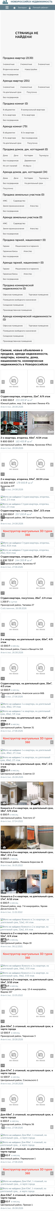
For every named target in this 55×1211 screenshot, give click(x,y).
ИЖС (5, 201)
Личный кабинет (40, 8)
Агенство (34, 206)
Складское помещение (13, 305)
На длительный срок (12, 92)
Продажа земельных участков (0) (23, 194)
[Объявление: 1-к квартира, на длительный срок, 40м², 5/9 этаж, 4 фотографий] (27, 706)
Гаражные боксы (10, 251)
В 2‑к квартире (9, 115)
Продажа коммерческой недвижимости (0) (18, 287)
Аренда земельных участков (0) (22, 217)
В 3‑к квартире (28, 115)
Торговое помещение (38, 295)
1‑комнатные (8, 64)
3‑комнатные (44, 64)
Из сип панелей (10, 166)
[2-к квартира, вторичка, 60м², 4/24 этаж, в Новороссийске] (14, 435)
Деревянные (30, 161)
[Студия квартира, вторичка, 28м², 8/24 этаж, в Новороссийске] (27, 545)
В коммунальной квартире (33, 110)
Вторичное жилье (11, 69)
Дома (5, 156)
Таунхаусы (44, 156)
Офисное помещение (13, 295)
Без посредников (10, 75)
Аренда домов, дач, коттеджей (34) (25, 172)
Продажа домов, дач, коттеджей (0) (25, 149)
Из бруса (27, 166)
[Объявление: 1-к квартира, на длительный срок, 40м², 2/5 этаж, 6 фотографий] (27, 753)
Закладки (22, 8)
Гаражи (6, 246)
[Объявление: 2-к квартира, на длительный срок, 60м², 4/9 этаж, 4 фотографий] (14, 636)
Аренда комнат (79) (15, 126)
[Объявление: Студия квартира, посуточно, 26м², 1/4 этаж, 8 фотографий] (14, 595)
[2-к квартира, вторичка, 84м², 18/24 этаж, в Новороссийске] (14, 476)
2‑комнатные (26, 64)
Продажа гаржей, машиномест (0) (24, 240)
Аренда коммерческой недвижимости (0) (27, 318)
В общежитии (9, 110)
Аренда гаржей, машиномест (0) (23, 262)
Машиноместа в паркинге (27, 246)
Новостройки (31, 69)
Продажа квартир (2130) (18, 58)
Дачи (16, 156)
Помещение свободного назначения (19, 300)
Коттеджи (28, 156)
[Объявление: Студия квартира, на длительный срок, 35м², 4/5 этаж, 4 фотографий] (14, 680)
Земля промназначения (13, 206)
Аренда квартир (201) (16, 81)
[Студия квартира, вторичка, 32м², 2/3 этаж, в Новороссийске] (27, 499)
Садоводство (19, 201)
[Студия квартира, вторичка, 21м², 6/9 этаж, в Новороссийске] (14, 393)
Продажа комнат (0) (15, 103)
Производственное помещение (17, 310)
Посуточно (32, 92)
